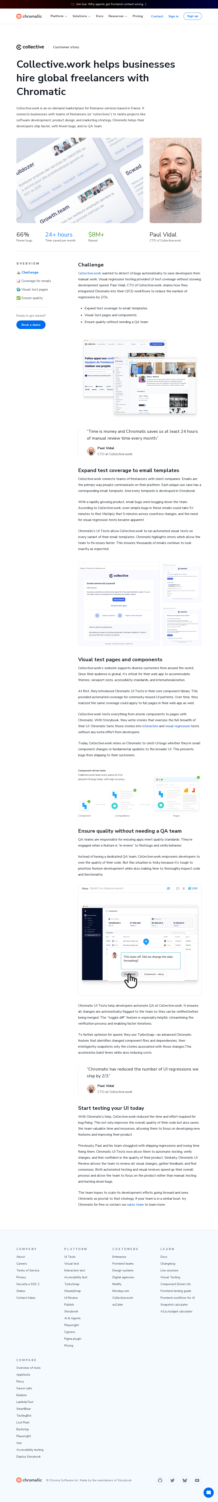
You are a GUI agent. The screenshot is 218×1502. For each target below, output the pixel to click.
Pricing (138, 16)
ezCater (117, 1305)
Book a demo (31, 325)
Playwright (71, 1325)
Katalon (21, 1395)
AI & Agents (72, 1318)
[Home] (29, 16)
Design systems (123, 1270)
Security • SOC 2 (27, 1284)
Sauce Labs (24, 1388)
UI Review (71, 1298)
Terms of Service (27, 1270)
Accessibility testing (29, 1450)
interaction (150, 726)
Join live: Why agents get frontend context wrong (109, 4)
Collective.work (89, 273)
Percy (20, 1381)
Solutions (80, 16)
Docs (99, 16)
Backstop (22, 1429)
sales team (135, 1204)
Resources (116, 16)
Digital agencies (123, 1277)
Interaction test (74, 1270)
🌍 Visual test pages (32, 289)
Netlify (116, 1284)
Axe (19, 1443)
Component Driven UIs (176, 1284)
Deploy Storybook (28, 1457)
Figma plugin (72, 1339)
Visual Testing (170, 1277)
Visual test (71, 1264)
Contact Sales (26, 1298)
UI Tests (70, 1257)
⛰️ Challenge (27, 272)
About (20, 1257)
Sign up (192, 16)
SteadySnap (72, 1291)
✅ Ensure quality (29, 298)
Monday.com (120, 1291)
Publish (69, 1305)
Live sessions (169, 1270)
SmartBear (23, 1409)
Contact (157, 16)
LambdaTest (24, 1402)
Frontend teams (123, 1264)
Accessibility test (75, 1277)
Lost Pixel (22, 1422)
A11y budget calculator (176, 1311)
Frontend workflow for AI (178, 1298)
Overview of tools (28, 1368)
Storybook (71, 1311)
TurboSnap (71, 1284)
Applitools (23, 1375)
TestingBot (23, 1416)
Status (20, 1291)
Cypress (69, 1332)
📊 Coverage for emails (33, 281)
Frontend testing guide (176, 1291)
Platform (56, 16)
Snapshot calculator (174, 1305)
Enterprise (119, 1257)
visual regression (177, 726)
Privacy (21, 1277)
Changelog (168, 1264)
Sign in (173, 16)
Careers (21, 1264)
